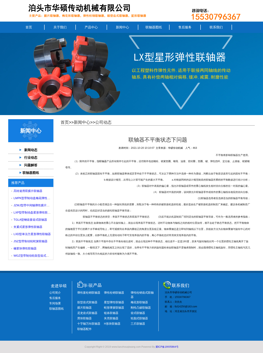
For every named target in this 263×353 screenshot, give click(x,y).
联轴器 (103, 161)
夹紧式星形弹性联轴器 (28, 226)
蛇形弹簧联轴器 (114, 307)
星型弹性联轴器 (114, 302)
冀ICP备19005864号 (167, 346)
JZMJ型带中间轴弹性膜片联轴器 (34, 205)
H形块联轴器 (112, 323)
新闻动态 (30, 150)
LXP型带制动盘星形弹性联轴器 (33, 212)
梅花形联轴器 (139, 302)
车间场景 (55, 303)
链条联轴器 (111, 313)
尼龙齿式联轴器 (87, 313)
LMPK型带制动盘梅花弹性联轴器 (35, 198)
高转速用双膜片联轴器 (28, 191)
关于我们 (60, 27)
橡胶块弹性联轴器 (25, 248)
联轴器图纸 (153, 27)
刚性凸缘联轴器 (141, 307)
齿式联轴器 (138, 313)
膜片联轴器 (84, 307)
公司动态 (103, 122)
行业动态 (30, 157)
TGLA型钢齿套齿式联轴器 (30, 219)
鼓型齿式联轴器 (87, 302)
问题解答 (30, 165)
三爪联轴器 (138, 323)
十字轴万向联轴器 (88, 323)
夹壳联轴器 (111, 318)
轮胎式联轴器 (139, 318)
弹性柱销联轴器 (114, 292)
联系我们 (216, 27)
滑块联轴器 (84, 318)
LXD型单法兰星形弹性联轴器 (32, 234)
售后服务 (184, 27)
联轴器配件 (84, 329)
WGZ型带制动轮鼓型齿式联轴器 (34, 255)
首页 (28, 27)
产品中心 (91, 27)
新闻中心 (122, 27)
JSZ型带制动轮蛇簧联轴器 (30, 241)
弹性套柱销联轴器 (88, 292)
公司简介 (55, 292)
